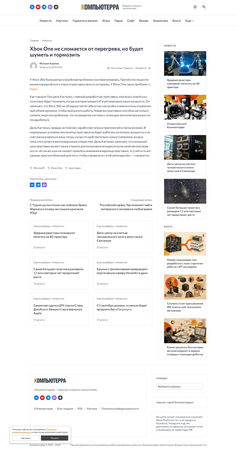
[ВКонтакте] (32, 7)
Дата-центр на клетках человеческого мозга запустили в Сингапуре (120, 236)
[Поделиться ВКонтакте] (32, 185)
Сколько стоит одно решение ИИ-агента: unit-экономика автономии (185, 307)
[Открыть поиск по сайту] (204, 7)
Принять (55, 438)
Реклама (92, 408)
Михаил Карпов (49, 63)
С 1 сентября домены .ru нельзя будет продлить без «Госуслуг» (122, 307)
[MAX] (50, 7)
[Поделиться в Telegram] (38, 185)
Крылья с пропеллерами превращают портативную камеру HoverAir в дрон (122, 271)
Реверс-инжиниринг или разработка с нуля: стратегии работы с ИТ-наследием (185, 263)
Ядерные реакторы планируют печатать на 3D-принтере (54, 234)
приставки (75, 167)
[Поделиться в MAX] (44, 185)
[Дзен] (56, 7)
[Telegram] (44, 7)
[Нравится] (150, 68)
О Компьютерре (43, 408)
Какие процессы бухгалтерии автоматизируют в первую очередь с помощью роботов (185, 351)
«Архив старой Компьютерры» (175, 402)
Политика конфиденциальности (120, 408)
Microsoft (39, 167)
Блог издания (65, 408)
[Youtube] (38, 7)
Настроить (26, 438)
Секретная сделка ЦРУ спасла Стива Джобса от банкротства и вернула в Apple (58, 309)
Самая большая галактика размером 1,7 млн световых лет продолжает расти (58, 273)
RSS (80, 408)
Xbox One (56, 167)
